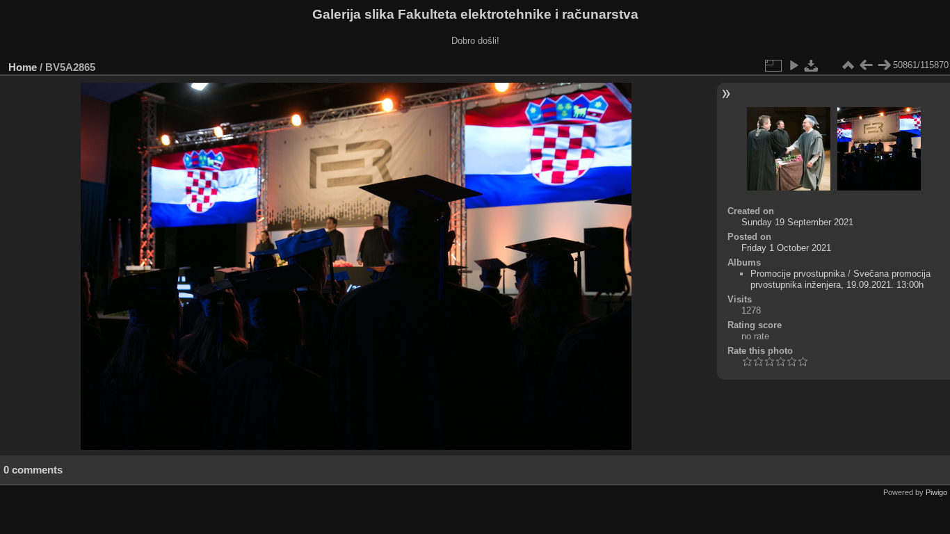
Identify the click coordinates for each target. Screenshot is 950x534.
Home (22, 67)
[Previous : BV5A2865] (866, 65)
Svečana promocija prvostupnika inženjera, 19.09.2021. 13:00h (840, 279)
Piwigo (936, 492)
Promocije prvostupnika (797, 273)
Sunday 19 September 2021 (797, 222)
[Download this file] (812, 65)
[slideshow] (793, 65)
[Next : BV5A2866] (884, 65)
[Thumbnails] (848, 65)
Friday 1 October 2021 (786, 248)
